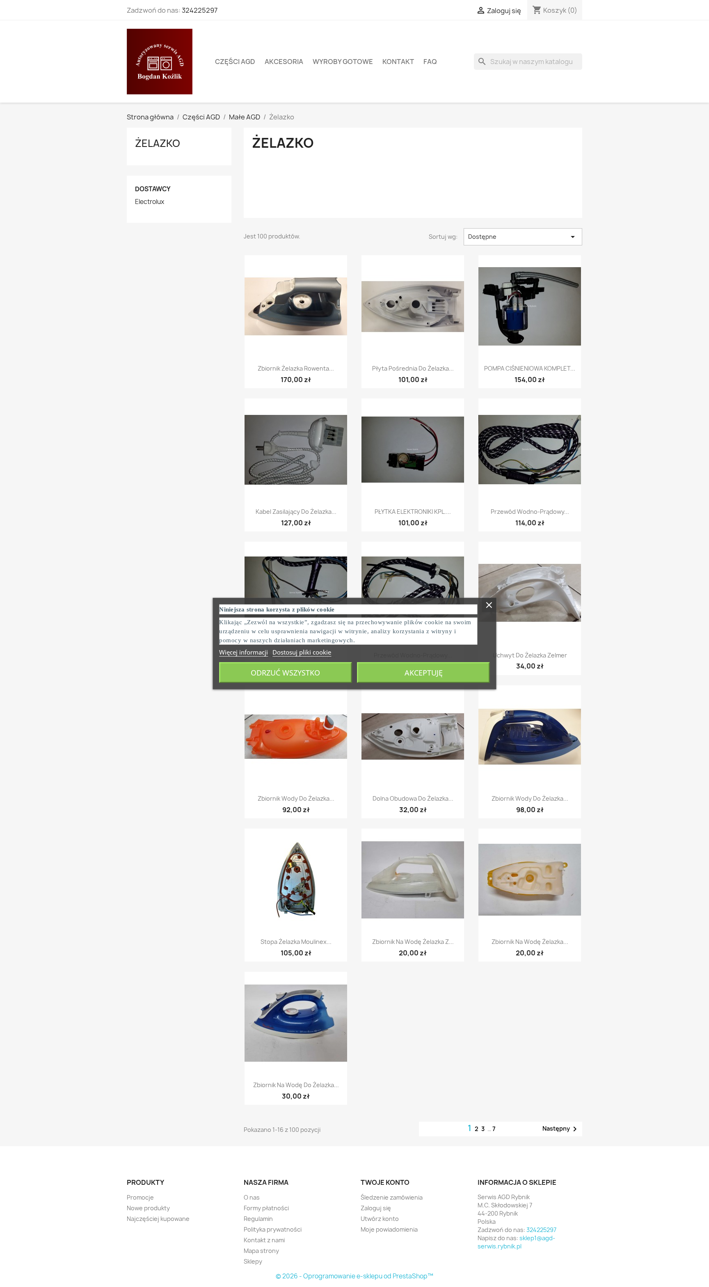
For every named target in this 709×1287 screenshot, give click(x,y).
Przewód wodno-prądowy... (530, 511)
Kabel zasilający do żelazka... (296, 511)
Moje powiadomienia (389, 1229)
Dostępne (523, 237)
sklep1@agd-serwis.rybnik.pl (516, 1242)
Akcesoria (284, 61)
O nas (252, 1197)
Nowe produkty (148, 1208)
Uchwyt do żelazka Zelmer (530, 655)
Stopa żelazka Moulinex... (296, 942)
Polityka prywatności (273, 1229)
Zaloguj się (376, 1208)
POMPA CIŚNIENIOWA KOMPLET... (529, 368)
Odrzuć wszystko (285, 672)
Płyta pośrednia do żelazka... (413, 368)
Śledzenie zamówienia (392, 1197)
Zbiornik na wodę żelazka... (530, 942)
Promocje (140, 1197)
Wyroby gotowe (343, 61)
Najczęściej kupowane (158, 1219)
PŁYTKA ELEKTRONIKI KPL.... (413, 511)
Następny (561, 1129)
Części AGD (235, 61)
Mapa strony (261, 1251)
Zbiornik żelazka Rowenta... (296, 368)
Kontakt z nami (264, 1240)
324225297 (199, 10)
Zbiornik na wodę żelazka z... (413, 942)
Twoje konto (385, 1182)
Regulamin (258, 1219)
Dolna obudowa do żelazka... (413, 798)
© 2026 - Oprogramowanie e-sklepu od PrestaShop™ (354, 1276)
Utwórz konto (380, 1219)
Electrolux (149, 202)
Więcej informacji (243, 652)
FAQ (430, 61)
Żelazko (157, 143)
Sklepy (253, 1261)
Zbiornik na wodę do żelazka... (296, 1085)
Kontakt (398, 61)
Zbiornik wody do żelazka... (296, 798)
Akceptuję (424, 672)
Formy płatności (266, 1208)
